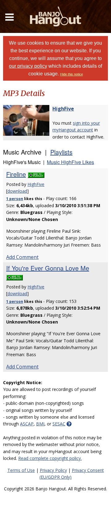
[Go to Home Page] (55, 16)
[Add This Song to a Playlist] (36, 174)
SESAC (58, 424)
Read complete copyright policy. (50, 458)
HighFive (63, 108)
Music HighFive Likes (70, 162)
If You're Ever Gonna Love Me (47, 268)
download (17, 191)
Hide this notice (71, 74)
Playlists (61, 151)
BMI (40, 424)
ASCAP (27, 424)
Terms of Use (21, 470)
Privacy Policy (53, 470)
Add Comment (22, 257)
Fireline (16, 174)
